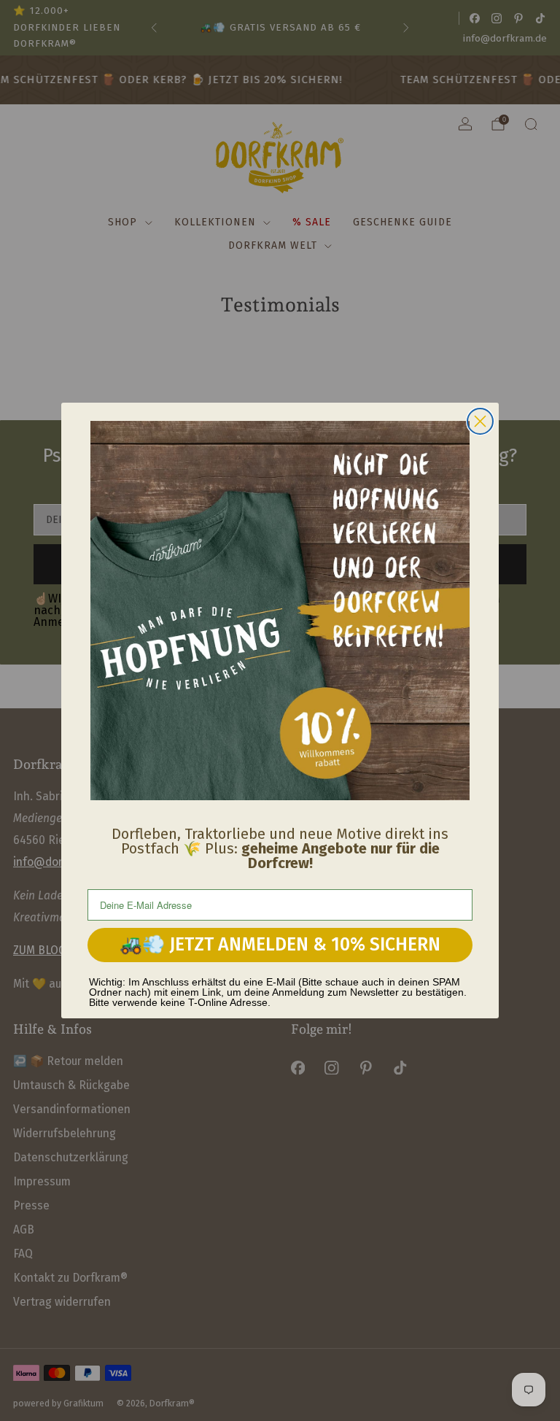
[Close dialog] (480, 421)
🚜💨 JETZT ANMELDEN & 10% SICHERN (280, 945)
